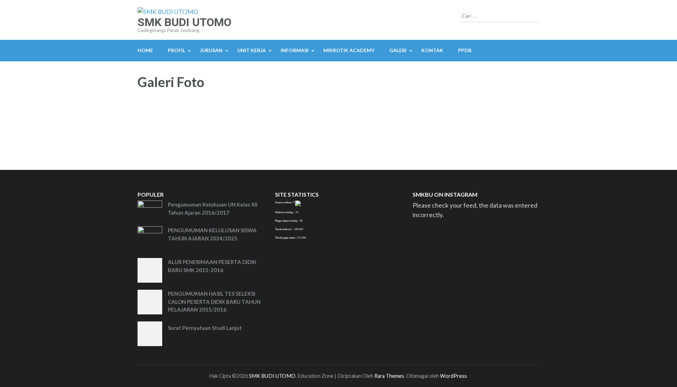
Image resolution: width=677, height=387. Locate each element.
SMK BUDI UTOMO (184, 22)
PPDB (464, 50)
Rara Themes (389, 376)
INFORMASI (295, 50)
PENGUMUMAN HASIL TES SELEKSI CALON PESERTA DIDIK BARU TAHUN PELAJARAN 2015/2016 (214, 301)
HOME (145, 50)
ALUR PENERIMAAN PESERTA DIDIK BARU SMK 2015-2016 (212, 266)
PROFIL (176, 50)
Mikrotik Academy (348, 50)
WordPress (453, 376)
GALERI (398, 50)
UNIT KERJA (251, 50)
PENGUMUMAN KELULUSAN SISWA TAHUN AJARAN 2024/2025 (212, 234)
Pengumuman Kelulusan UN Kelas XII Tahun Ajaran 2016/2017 (212, 208)
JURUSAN (211, 50)
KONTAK (432, 50)
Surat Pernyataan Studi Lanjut (205, 328)
